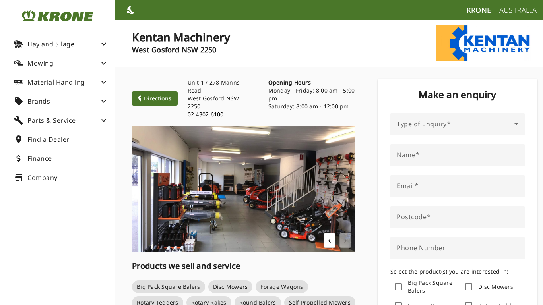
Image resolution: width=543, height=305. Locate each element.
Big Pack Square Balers (430, 286)
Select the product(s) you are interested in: (449, 271)
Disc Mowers (495, 286)
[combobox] (457, 127)
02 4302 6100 (206, 114)
